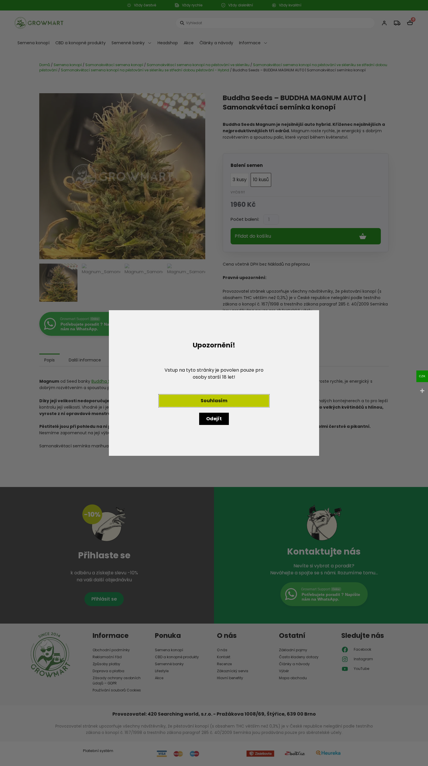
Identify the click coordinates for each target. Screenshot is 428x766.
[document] (214, 383)
